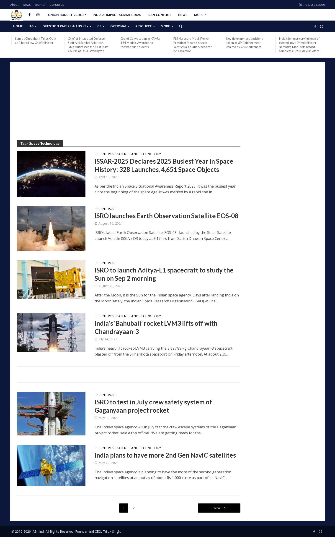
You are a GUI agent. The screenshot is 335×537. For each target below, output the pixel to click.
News (27, 5)
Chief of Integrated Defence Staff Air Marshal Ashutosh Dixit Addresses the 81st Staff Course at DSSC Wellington (88, 45)
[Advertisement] (167, 103)
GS (99, 26)
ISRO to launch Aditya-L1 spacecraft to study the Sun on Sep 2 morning (164, 274)
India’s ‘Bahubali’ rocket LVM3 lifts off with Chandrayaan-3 (156, 327)
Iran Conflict (159, 15)
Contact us (57, 5)
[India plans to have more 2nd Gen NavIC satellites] (51, 465)
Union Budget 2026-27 (67, 15)
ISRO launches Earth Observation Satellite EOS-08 (166, 216)
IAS (31, 26)
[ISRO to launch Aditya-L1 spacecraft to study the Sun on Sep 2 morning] (51, 279)
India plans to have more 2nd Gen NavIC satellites (165, 455)
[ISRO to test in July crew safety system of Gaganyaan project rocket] (51, 413)
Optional (118, 26)
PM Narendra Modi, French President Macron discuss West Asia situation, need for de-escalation (192, 45)
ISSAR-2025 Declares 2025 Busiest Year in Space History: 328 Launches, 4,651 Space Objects (164, 165)
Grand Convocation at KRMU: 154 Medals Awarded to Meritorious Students (140, 43)
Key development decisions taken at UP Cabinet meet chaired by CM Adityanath (244, 43)
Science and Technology (139, 154)
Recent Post (105, 154)
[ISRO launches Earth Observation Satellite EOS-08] (51, 228)
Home (18, 26)
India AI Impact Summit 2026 (117, 15)
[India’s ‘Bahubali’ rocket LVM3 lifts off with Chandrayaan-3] (51, 332)
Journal (40, 5)
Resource (143, 26)
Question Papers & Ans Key (65, 26)
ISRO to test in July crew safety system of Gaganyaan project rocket (153, 406)
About (14, 5)
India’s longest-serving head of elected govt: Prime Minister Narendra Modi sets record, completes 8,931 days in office (299, 45)
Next (218, 508)
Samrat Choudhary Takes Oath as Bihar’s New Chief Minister (35, 41)
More (199, 15)
